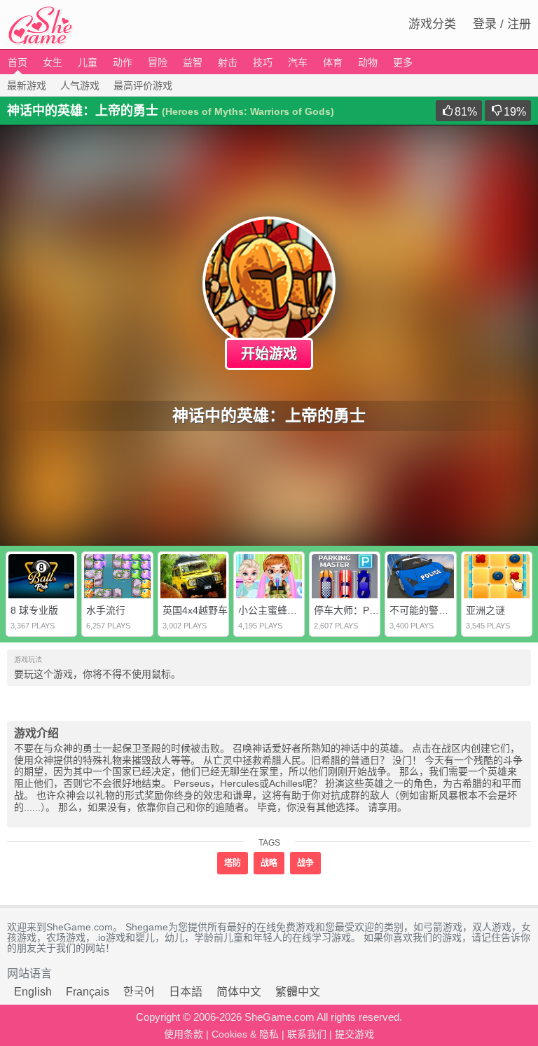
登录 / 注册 (502, 24)
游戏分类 (432, 24)
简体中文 (238, 992)
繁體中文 (297, 992)
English (33, 992)
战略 (269, 863)
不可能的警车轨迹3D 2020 (447, 610)
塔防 (232, 863)
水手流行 (105, 610)
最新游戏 (26, 85)
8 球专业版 (34, 610)
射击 (227, 62)
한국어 (139, 992)
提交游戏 (354, 1034)
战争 (305, 863)
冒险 (157, 62)
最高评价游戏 (142, 85)
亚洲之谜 (485, 610)
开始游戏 (269, 354)
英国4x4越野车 (195, 610)
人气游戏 (79, 85)
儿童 (87, 62)
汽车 (298, 62)
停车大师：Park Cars (360, 610)
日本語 (185, 992)
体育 (333, 62)
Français (87, 992)
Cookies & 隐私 (245, 1034)
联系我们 (306, 1034)
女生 (52, 62)
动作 (122, 62)
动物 (368, 62)
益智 (192, 62)
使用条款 (183, 1034)
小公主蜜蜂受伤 (272, 610)
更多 (403, 62)
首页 (17, 62)
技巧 (263, 62)
